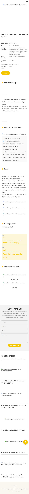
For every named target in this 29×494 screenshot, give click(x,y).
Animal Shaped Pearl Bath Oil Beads (13, 452)
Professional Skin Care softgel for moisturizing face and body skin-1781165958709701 (12, 476)
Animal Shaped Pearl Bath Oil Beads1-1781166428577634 (13, 382)
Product (23, 359)
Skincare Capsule (6, 359)
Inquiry (5, 73)
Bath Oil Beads (16, 359)
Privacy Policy (17, 491)
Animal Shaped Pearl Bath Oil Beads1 (13, 430)
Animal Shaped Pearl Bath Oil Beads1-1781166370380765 (13, 406)
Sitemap (11, 491)
